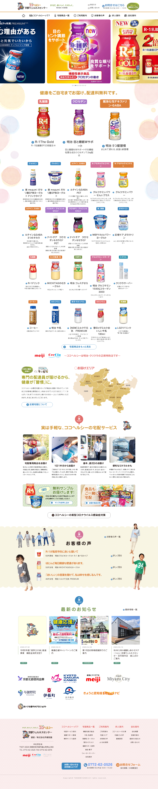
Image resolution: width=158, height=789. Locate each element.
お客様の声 (99, 15)
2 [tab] (74, 85)
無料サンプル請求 (70, 739)
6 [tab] (80, 85)
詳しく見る (117, 556)
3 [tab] (75, 85)
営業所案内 (135, 735)
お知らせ (93, 4)
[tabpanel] (79, 51)
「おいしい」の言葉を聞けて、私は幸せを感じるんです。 (74, 575)
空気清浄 (88, 757)
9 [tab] (85, 85)
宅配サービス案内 (70, 731)
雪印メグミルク (89, 742)
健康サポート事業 (70, 735)
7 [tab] (82, 85)
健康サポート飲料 (89, 746)
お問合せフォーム (130, 764)
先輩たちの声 (119, 735)
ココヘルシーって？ (41, 15)
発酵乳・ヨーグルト (88, 739)
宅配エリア (103, 735)
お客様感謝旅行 (88, 662)
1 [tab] (72, 85)
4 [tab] (77, 85)
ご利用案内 (82, 15)
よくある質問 (104, 742)
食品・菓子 (88, 749)
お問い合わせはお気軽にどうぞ (71, 766)
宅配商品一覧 (63, 15)
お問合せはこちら (115, 5)
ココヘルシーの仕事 (119, 731)
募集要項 (119, 739)
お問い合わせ (95, 8)
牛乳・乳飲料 (88, 735)
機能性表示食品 (88, 731)
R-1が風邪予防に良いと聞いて (62, 551)
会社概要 (135, 731)
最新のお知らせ (135, 739)
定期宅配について (38, 404)
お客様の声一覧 (114, 537)
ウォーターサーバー (88, 753)
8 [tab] (83, 85)
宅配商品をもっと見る (80, 347)
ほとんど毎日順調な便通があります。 (65, 563)
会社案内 (132, 15)
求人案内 (116, 15)
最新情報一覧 (131, 610)
